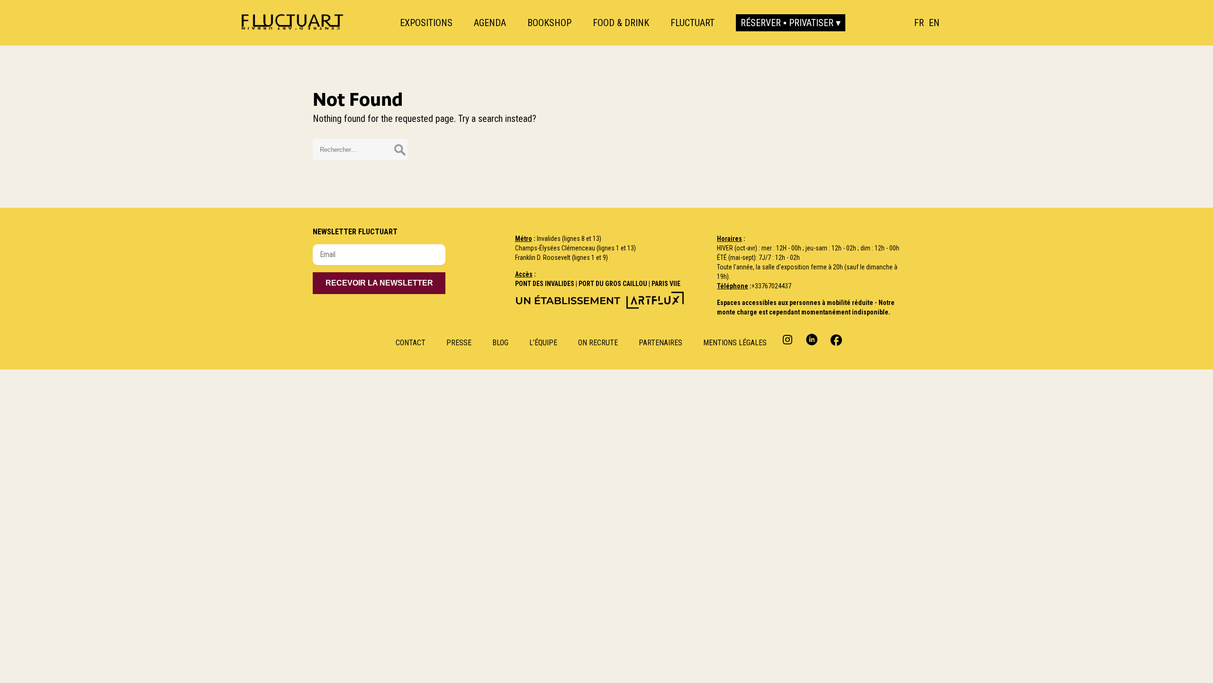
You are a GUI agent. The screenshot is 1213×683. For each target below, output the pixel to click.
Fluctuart (692, 22)
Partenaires (660, 342)
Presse (458, 342)
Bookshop (549, 22)
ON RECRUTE (598, 342)
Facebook (835, 339)
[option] (934, 23)
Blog (500, 342)
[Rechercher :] (360, 148)
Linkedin (812, 339)
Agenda (490, 22)
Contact (410, 342)
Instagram (789, 339)
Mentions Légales (735, 342)
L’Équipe (543, 342)
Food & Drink (621, 22)
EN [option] (934, 22)
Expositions (426, 22)
